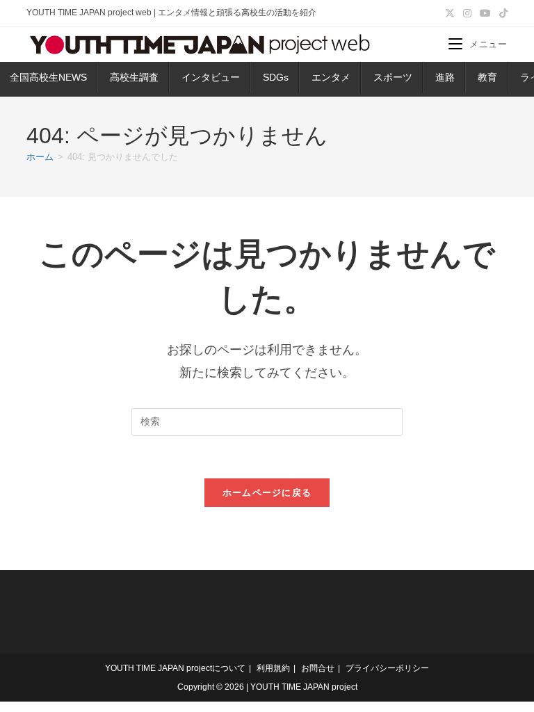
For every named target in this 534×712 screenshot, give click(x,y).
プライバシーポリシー (387, 668)
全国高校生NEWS (48, 77)
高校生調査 (134, 77)
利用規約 (273, 668)
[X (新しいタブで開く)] (450, 13)
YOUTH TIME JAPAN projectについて (175, 668)
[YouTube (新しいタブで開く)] (485, 13)
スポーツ (392, 77)
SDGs (276, 77)
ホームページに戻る (267, 492)
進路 (445, 77)
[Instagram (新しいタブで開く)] (467, 13)
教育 (487, 77)
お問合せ (317, 668)
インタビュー (210, 77)
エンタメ (331, 77)
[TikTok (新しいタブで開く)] (501, 13)
